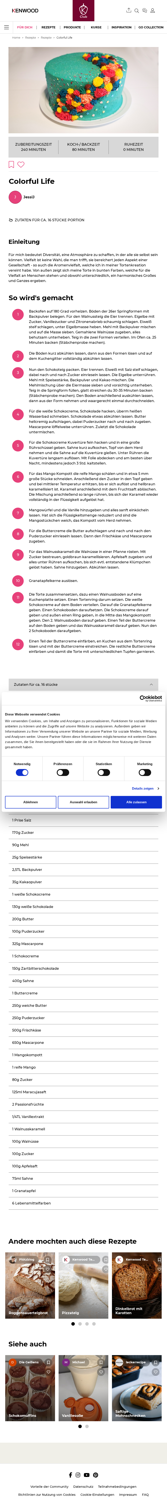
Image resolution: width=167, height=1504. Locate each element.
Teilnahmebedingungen (117, 1487)
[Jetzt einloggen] (152, 10)
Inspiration (122, 27)
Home (16, 37)
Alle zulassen (136, 802)
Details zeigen (143, 788)
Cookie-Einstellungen (97, 1495)
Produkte (72, 27)
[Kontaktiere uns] (146, 10)
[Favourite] (48, 1260)
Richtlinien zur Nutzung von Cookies (46, 1495)
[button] (83, 685)
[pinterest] (95, 1475)
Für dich (24, 27)
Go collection (151, 27)
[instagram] (78, 1475)
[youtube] (86, 1475)
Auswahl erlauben (83, 802)
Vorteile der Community (49, 1487)
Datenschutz (83, 1487)
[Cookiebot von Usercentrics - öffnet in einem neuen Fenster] (143, 698)
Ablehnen (30, 802)
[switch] (63, 772)
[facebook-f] (70, 1475)
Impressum (128, 1495)
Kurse (96, 27)
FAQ (145, 1495)
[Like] (48, 1269)
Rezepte (48, 27)
